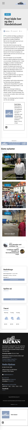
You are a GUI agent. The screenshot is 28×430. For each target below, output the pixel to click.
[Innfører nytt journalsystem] (14, 166)
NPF (10, 357)
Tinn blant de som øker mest (13, 205)
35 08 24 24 (13, 379)
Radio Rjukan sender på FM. (9, 384)
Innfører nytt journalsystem (13, 177)
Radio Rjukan (8, 31)
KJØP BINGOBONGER (14, 279)
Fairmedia (15, 404)
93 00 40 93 (11, 381)
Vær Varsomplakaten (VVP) (8, 360)
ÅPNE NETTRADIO (14, 299)
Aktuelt (8, 14)
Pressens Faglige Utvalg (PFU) (9, 359)
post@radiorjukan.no (8, 374)
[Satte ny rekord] (14, 223)
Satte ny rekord (9, 234)
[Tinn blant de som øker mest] (14, 195)
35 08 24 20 (6, 377)
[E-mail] (6, 127)
